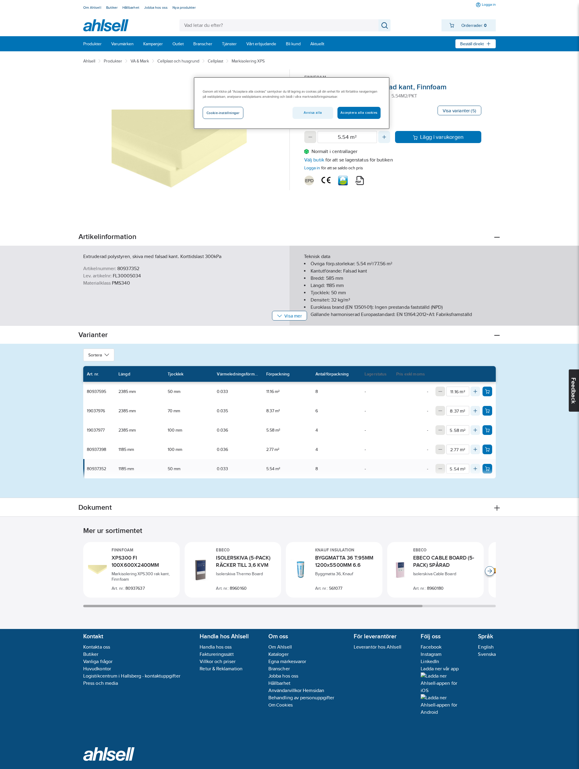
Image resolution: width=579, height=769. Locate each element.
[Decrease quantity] (310, 137)
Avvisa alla (313, 112)
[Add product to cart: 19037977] (487, 430)
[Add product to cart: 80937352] (487, 469)
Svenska (487, 654)
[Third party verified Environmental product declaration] (309, 180)
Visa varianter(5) (459, 110)
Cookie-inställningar (223, 113)
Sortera (95, 355)
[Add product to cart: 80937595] (487, 391)
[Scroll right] (490, 571)
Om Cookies (280, 704)
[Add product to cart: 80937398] (487, 449)
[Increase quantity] (384, 137)
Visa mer (293, 315)
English (486, 647)
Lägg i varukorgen (442, 137)
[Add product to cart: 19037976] (487, 411)
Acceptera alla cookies (359, 112)
